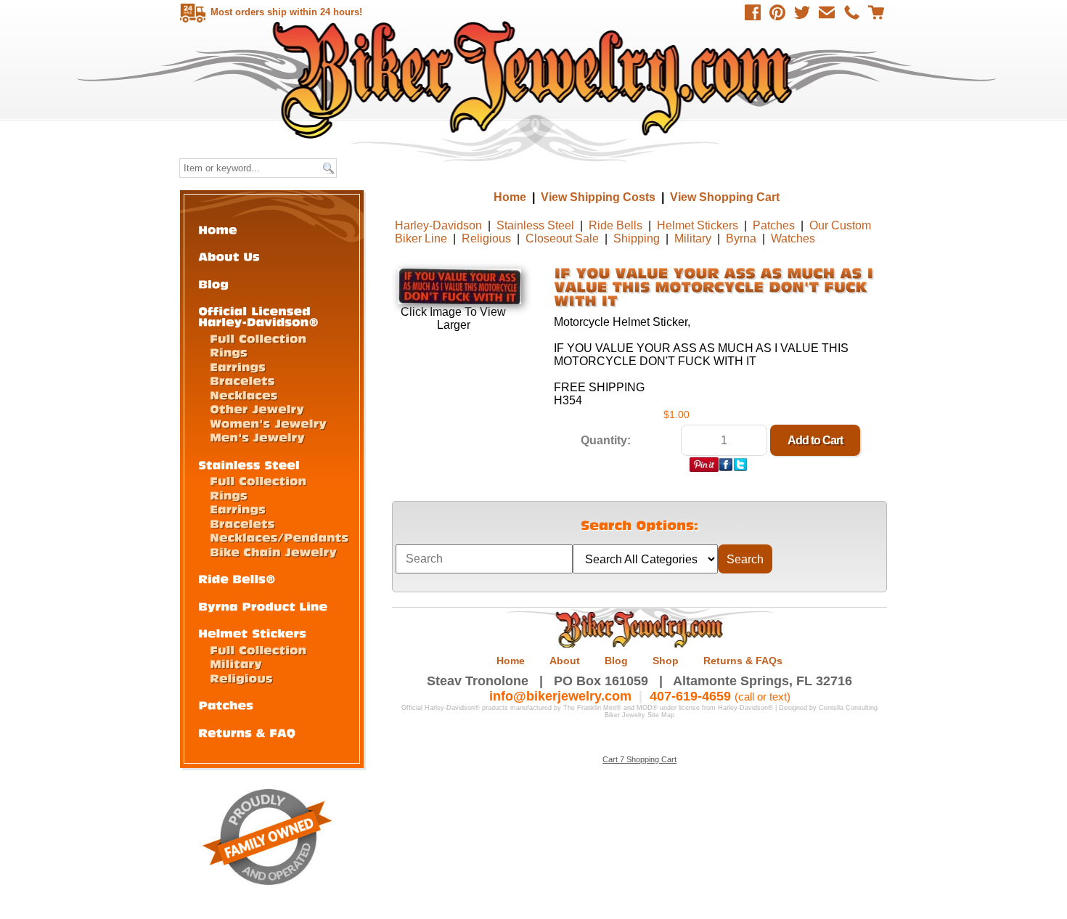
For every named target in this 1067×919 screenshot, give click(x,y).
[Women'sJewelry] (268, 423)
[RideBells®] (237, 578)
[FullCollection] (258, 338)
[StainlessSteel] (249, 464)
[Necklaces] (243, 394)
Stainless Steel (535, 225)
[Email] (827, 12)
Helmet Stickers (697, 225)
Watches (793, 238)
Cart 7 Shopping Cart (639, 759)
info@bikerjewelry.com (560, 696)
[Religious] (241, 677)
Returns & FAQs (742, 660)
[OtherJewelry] (257, 408)
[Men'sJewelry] (257, 436)
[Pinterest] (777, 12)
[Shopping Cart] (876, 12)
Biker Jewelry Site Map (639, 715)
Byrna (741, 238)
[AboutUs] (229, 256)
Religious (486, 238)
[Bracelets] (242, 380)
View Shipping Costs (598, 197)
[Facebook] (753, 12)
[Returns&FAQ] (246, 732)
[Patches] (225, 704)
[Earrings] (238, 366)
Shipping (636, 238)
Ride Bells (615, 225)
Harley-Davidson (438, 225)
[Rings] (229, 352)
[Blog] (213, 283)
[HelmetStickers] (252, 632)
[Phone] (851, 12)
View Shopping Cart (725, 197)
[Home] (217, 229)
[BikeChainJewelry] (273, 551)
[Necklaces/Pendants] (279, 537)
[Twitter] (802, 12)
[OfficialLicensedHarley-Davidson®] (258, 315)
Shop (666, 660)
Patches (774, 225)
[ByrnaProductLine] (262, 606)
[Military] (236, 663)
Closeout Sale (562, 238)
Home (535, 79)
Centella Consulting (848, 707)
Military (692, 238)
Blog (616, 660)
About (564, 660)
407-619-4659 (690, 696)
